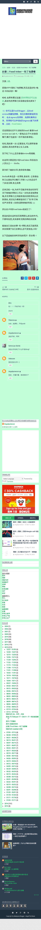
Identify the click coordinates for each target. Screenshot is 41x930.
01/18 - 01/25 (11, 795)
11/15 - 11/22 (11, 665)
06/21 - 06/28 (11, 738)
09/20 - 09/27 (11, 686)
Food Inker (17, 124)
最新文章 (8, 518)
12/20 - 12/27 (11, 652)
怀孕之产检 (6, 616)
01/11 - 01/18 (11, 797)
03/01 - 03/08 (11, 779)
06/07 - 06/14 (11, 743)
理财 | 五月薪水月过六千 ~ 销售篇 (25, 552)
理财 (3, 578)
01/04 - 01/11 (11, 800)
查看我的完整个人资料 (9, 427)
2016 (6, 644)
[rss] (38, 2)
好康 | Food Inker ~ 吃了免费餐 (16, 726)
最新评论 (33, 518)
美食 (3, 602)
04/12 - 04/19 (11, 764)
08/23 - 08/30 (11, 696)
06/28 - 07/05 (11, 735)
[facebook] (24, 2)
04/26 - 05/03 (11, 758)
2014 (6, 803)
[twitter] (27, 2)
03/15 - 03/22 (11, 774)
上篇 (8, 81)
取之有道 (7, 867)
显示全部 (36, 895)
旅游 (3, 607)
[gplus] (31, 2)
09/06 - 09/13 (11, 691)
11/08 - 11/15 (11, 668)
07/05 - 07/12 (11, 732)
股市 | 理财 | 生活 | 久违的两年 (24, 522)
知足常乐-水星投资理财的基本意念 (16, 874)
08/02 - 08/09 (11, 704)
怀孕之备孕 (6, 613)
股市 (3, 575)
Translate (10, 481)
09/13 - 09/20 (11, 688)
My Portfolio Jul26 (10, 883)
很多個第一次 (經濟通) (11, 869)
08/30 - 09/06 (11, 694)
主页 (3, 67)
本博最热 (20, 518)
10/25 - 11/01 (11, 673)
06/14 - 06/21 (11, 740)
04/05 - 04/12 (11, 766)
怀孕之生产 (6, 618)
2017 (6, 642)
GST (3, 591)
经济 (3, 593)
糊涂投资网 (8, 860)
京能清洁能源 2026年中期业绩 (14, 862)
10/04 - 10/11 (11, 681)
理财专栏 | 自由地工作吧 (14, 729)
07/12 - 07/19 (11, 712)
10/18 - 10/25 (11, 675)
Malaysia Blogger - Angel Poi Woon (24, 916)
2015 (6, 647)
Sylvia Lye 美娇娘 (14, 346)
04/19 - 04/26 (11, 761)
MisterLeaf (8, 888)
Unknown (12, 359)
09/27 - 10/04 (11, 683)
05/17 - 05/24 (11, 751)
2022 (6, 629)
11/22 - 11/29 (11, 662)
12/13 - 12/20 (11, 655)
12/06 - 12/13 (11, 657)
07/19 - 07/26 (11, 709)
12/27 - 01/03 (11, 649)
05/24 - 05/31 (11, 748)
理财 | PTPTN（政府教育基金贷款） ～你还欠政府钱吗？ (26, 835)
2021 (6, 631)
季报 (3, 586)
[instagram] (34, 2)
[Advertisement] (20, 36)
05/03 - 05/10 (11, 756)
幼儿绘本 (5, 600)
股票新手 (5, 582)
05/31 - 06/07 (11, 745)
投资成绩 (5, 589)
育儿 (3, 598)
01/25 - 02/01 (11, 792)
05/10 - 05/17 (11, 753)
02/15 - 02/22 (11, 784)
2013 (6, 806)
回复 (10, 314)
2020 (6, 634)
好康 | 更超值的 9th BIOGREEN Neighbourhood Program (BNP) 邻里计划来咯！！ (25, 827)
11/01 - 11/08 (11, 670)
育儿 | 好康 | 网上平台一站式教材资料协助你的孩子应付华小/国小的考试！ (25, 543)
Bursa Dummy (9, 881)
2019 (6, 637)
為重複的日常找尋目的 (11, 876)
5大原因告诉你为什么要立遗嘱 (14, 890)
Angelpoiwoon (14, 333)
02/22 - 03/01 (11, 782)
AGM (4, 584)
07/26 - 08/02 (11, 707)
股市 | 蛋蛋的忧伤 (12, 724)
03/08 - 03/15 (11, 777)
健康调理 (5, 609)
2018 (6, 639)
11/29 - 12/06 (11, 660)
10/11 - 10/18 (11, 678)
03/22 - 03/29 (11, 771)
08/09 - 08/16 (11, 701)
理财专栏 (5, 580)
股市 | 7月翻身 (11, 721)
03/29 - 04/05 (11, 769)
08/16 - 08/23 (11, 699)
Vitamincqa (13, 320)
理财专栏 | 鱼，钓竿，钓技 (15, 714)
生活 (13, 67)
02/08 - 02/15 (11, 787)
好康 (8, 67)
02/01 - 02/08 (11, 790)
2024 (6, 626)
